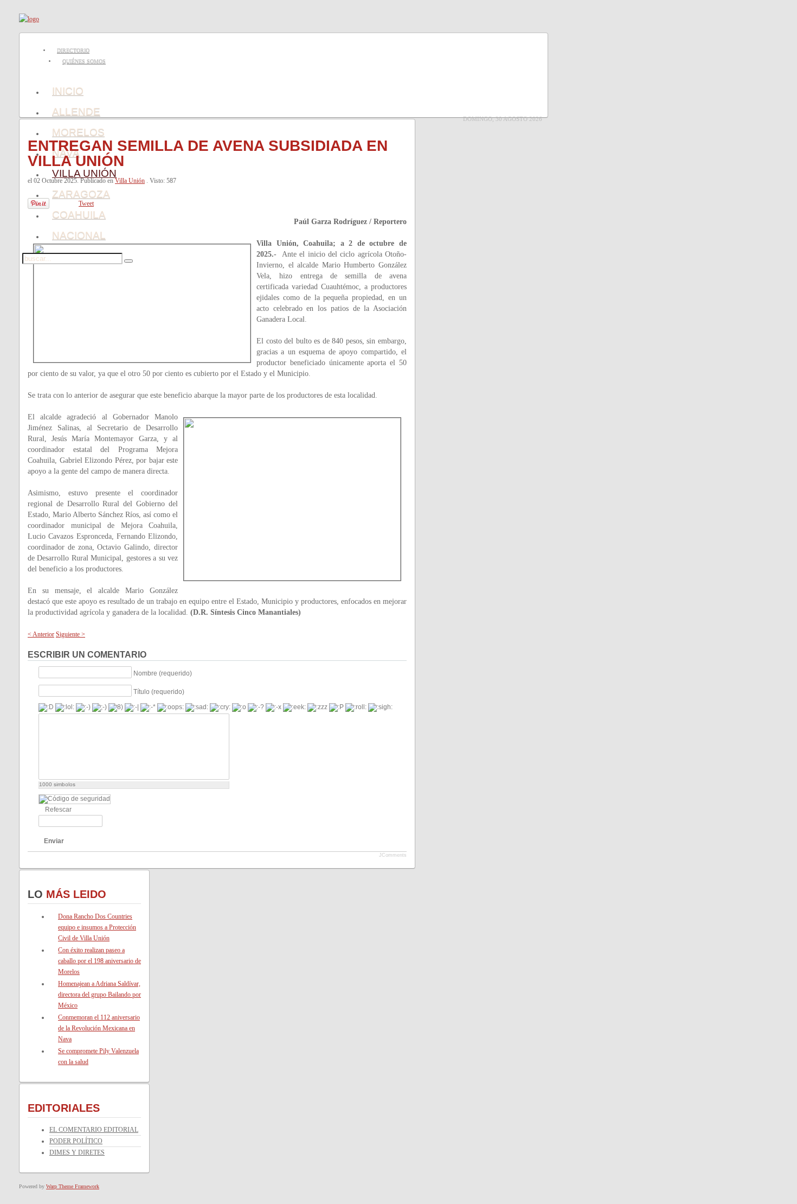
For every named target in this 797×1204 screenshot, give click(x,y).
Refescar (58, 809)
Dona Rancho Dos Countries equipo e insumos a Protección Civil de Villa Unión (97, 927)
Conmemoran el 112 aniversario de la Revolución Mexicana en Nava (99, 1028)
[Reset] (128, 261)
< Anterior (41, 634)
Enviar (54, 841)
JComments (393, 855)
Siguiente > (70, 634)
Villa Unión (130, 180)
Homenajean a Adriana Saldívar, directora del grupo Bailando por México (99, 994)
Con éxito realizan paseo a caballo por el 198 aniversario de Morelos (99, 961)
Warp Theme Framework (72, 1186)
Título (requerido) (158, 691)
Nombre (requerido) (162, 673)
